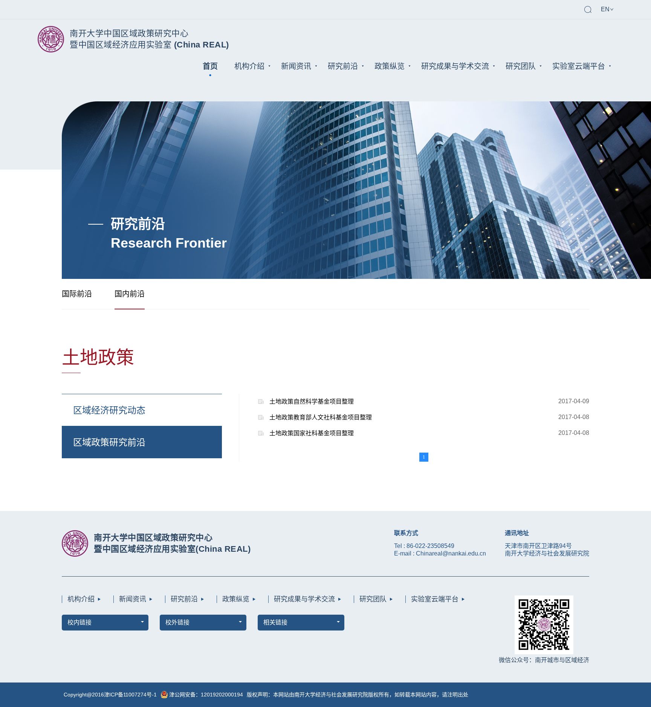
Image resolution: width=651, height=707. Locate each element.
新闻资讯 (296, 66)
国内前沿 (130, 294)
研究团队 (521, 66)
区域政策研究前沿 (109, 442)
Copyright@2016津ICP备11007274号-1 (110, 695)
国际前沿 (77, 294)
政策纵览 (389, 66)
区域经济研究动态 (109, 410)
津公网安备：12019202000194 (206, 695)
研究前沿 (343, 66)
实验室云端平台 (578, 66)
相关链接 (275, 622)
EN (605, 9)
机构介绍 (249, 66)
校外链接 (177, 622)
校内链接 (79, 622)
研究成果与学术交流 (455, 66)
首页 (210, 66)
